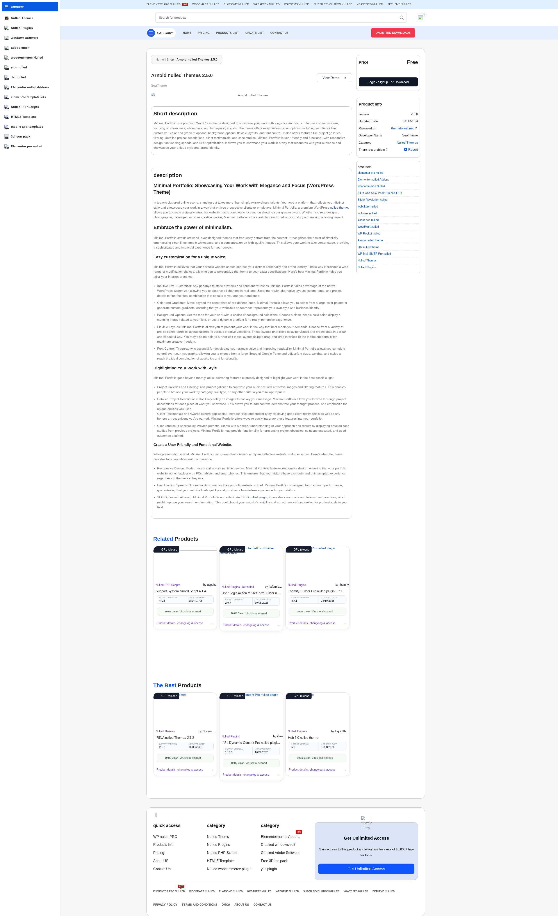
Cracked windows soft (278, 844)
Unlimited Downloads (393, 32)
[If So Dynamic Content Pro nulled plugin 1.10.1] (251, 711)
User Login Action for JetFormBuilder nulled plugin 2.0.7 (251, 593)
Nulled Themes (165, 731)
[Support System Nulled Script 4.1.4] (185, 562)
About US (160, 861)
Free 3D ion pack (274, 861)
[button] (414, 114)
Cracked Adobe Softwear (280, 853)
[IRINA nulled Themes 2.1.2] (185, 709)
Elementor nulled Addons (281, 836)
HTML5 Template (220, 861)
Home (160, 59)
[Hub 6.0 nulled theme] (317, 709)
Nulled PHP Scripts (168, 585)
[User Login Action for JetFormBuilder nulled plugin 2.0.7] (251, 563)
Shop (170, 59)
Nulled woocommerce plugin (229, 869)
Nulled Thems (218, 837)
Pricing (158, 853)
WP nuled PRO (165, 837)
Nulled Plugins (231, 587)
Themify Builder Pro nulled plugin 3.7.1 (315, 591)
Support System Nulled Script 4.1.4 (181, 591)
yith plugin (269, 869)
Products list (162, 844)
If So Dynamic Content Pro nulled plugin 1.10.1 (251, 742)
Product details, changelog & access (180, 623)
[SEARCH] (402, 18)
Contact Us (162, 869)
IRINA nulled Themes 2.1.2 (175, 737)
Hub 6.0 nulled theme (303, 737)
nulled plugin (258, 497)
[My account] (422, 33)
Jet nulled (248, 587)
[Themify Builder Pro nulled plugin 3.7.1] (317, 562)
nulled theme (339, 207)
